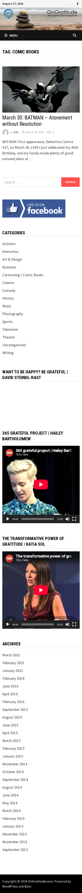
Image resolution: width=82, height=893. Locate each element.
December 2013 (14, 834)
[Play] (8, 519)
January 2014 (12, 826)
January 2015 (12, 756)
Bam (27, 886)
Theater (8, 337)
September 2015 (15, 709)
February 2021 (13, 662)
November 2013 (14, 841)
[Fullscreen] (74, 519)
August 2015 (12, 717)
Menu (13, 35)
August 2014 (12, 787)
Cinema (8, 282)
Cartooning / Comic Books (23, 274)
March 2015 (11, 740)
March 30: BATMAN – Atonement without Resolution (37, 121)
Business (9, 267)
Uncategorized (14, 344)
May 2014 (9, 802)
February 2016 (13, 701)
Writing (8, 352)
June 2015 (10, 725)
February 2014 (13, 818)
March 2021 (11, 655)
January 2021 (12, 670)
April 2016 (10, 693)
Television (10, 329)
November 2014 (14, 764)
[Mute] (67, 519)
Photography (12, 313)
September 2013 (15, 849)
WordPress (10, 886)
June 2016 (10, 686)
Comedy (8, 290)
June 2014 (10, 795)
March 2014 (11, 810)
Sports (7, 321)
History (8, 298)
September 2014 (15, 779)
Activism (9, 243)
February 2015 (13, 748)
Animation (10, 251)
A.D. (16, 132)
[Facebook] (78, 3)
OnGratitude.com (40, 881)
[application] (41, 484)
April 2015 (10, 732)
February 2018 (13, 678)
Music (6, 306)
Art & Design (12, 259)
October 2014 (13, 771)
